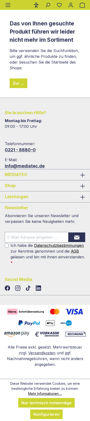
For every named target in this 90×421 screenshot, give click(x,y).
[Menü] (8, 5)
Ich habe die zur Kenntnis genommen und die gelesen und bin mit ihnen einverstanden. (48, 254)
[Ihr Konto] (71, 5)
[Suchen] (48, 5)
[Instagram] (18, 288)
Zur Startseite (20, 83)
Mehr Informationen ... (45, 393)
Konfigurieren (46, 414)
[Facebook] (8, 288)
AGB (75, 251)
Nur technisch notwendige (46, 402)
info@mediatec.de (25, 165)
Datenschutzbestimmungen (59, 245)
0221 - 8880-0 (20, 149)
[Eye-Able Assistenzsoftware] (36, 5)
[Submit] (76, 237)
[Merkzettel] (59, 5)
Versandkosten (41, 352)
